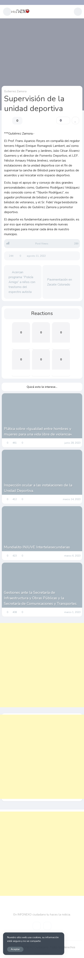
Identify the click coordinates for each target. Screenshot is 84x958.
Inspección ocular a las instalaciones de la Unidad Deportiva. (38, 488)
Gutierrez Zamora (15, 91)
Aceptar (15, 949)
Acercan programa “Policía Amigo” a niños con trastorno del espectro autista (22, 282)
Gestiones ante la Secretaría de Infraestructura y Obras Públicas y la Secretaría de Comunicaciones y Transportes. (40, 598)
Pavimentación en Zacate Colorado (59, 282)
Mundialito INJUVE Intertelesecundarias (37, 547)
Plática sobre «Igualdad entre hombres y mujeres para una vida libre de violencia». (38, 431)
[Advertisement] (42, 665)
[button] (7, 12)
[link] (75, 120)
